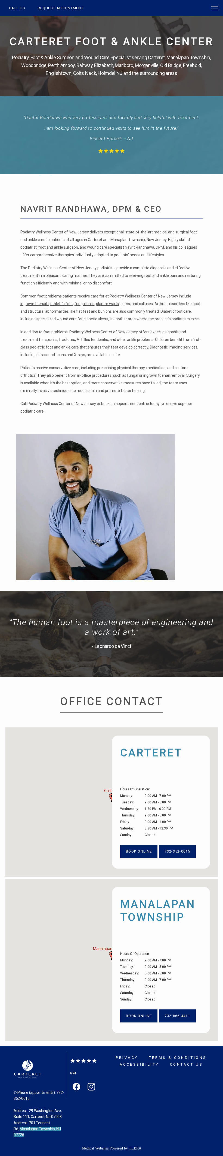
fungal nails (84, 304)
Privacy (127, 1058)
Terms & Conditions (178, 1058)
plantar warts (107, 304)
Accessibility (139, 1064)
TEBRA (135, 1148)
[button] (214, 8)
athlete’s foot (61, 304)
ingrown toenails (34, 304)
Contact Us (186, 1064)
